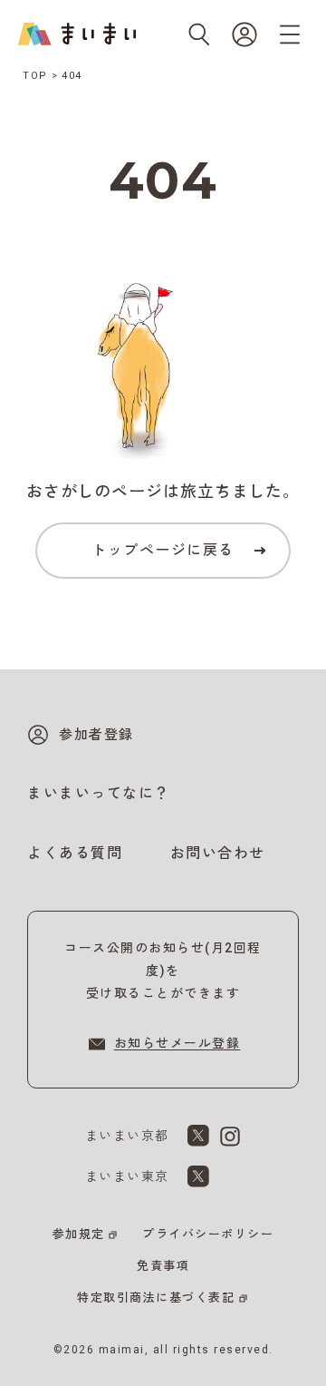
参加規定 (79, 1234)
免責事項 (163, 1266)
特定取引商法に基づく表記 (156, 1297)
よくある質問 (74, 853)
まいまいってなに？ (98, 793)
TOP (35, 76)
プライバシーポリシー (207, 1234)
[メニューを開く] (289, 34)
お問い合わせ (217, 853)
